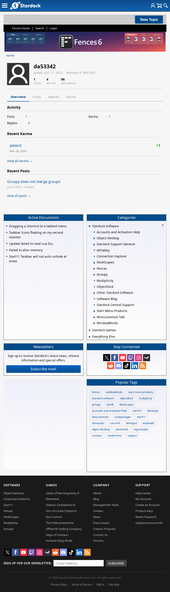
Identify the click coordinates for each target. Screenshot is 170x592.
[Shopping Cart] (159, 5)
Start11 (8, 505)
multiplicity (145, 398)
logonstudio (141, 429)
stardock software (103, 398)
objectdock (126, 398)
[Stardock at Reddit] (111, 366)
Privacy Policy (59, 584)
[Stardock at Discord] (119, 366)
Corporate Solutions (17, 499)
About (97, 493)
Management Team (106, 505)
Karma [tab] (71, 97)
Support (142, 485)
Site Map (113, 584)
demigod (131, 423)
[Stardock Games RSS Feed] (143, 366)
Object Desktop (14, 493)
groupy (96, 404)
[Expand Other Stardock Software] (94, 293)
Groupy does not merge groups (33, 181)
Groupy (9, 529)
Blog (96, 499)
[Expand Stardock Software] (90, 226)
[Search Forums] (165, 5)
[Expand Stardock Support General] (94, 244)
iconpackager (122, 417)
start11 (141, 417)
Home (10, 55)
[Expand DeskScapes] (94, 263)
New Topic (149, 19)
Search (39, 28)
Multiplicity (11, 523)
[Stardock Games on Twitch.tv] (131, 358)
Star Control (54, 517)
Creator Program (104, 529)
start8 (110, 404)
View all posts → (19, 196)
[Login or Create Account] (153, 5)
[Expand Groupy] (94, 275)
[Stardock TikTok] (127, 366)
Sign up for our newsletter (27, 563)
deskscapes (126, 404)
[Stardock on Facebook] (115, 358)
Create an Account (147, 505)
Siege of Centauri (57, 535)
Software (12, 485)
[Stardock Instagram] (139, 358)
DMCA (100, 584)
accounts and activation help (109, 411)
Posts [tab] (37, 97)
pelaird (15, 145)
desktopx (152, 411)
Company (101, 485)
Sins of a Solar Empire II (61, 511)
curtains (97, 435)
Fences (8, 511)
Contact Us (100, 535)
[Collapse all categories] (162, 225)
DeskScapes (11, 517)
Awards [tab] (53, 97)
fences (96, 392)
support (132, 435)
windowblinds (114, 392)
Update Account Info (149, 523)
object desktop (101, 429)
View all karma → (20, 161)
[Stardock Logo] (25, 5)
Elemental (52, 499)
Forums (98, 541)
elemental (122, 429)
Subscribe (116, 563)
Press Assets (101, 523)
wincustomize (100, 417)
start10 (137, 411)
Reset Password (145, 517)
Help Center (143, 493)
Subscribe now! (43, 369)
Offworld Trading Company (64, 529)
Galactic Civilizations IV (60, 505)
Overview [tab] (18, 97)
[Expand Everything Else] (90, 337)
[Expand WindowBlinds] (94, 323)
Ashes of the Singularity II (62, 493)
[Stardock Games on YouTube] (123, 358)
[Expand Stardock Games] (90, 330)
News (96, 517)
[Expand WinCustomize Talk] (94, 317)
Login (53, 28)
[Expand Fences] (94, 269)
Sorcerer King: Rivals (59, 541)
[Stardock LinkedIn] (135, 366)
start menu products (140, 392)
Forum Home (21, 28)
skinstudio (98, 423)
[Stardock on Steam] (147, 358)
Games (51, 485)
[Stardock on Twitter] (107, 358)
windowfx (148, 423)
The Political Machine (59, 523)
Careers (98, 511)
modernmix (115, 435)
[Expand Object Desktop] (94, 238)
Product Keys (144, 511)
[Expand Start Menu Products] (94, 311)
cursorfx (115, 423)
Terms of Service (81, 584)
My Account (143, 499)
